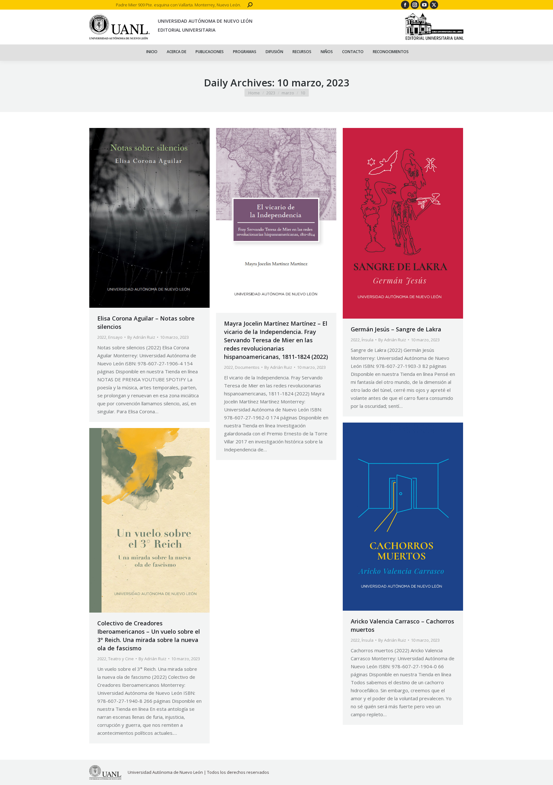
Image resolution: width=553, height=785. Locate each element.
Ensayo (115, 337)
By (141, 337)
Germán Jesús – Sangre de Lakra (396, 329)
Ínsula (367, 340)
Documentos (247, 367)
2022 (101, 337)
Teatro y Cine (121, 659)
